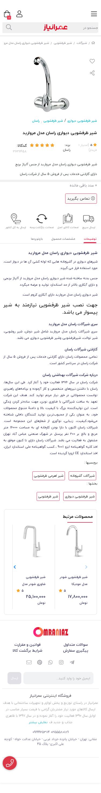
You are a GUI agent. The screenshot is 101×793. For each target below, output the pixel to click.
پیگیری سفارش (75, 650)
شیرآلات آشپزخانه (82, 476)
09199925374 (41, 732)
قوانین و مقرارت (27, 644)
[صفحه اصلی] (93, 42)
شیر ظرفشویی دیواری (82, 121)
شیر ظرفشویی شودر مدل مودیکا (74, 580)
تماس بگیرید (79, 198)
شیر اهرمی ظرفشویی (48, 476)
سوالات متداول (76, 644)
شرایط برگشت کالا (27, 650)
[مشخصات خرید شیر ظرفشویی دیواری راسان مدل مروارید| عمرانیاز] (50, 632)
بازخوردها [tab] (37, 238)
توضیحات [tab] (90, 238)
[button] (14, 567)
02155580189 (60, 732)
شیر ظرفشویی (63, 42)
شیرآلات (81, 42)
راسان (36, 121)
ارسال (14, 678)
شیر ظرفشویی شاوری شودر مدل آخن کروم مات (34, 581)
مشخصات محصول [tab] (63, 238)
